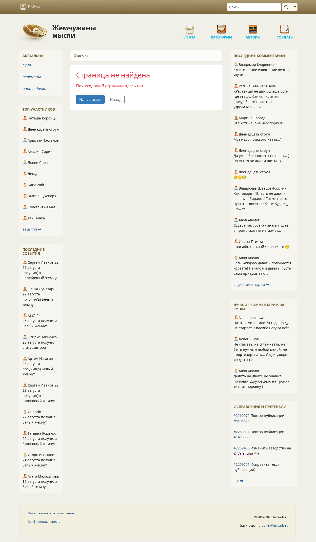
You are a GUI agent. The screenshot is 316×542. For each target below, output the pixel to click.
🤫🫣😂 (240, 177)
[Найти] (287, 7)
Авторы (253, 27)
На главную (90, 99)
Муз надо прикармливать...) (257, 139)
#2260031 (242, 431)
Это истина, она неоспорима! (259, 123)
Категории (221, 27)
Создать (284, 27)
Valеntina (245, 453)
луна (26, 65)
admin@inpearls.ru (275, 525)
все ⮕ (239, 480)
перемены (31, 76)
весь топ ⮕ (31, 229)
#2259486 (242, 448)
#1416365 (242, 437)
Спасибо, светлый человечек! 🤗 (261, 246)
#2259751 (242, 464)
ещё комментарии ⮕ (251, 284)
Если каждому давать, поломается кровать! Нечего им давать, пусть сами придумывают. (263, 268)
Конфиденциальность (44, 522)
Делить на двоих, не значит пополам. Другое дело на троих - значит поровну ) (261, 381)
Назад (115, 99)
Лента (190, 27)
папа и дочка (34, 88)
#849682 (241, 420)
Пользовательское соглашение (51, 513)
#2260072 (242, 415)
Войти (34, 7)
